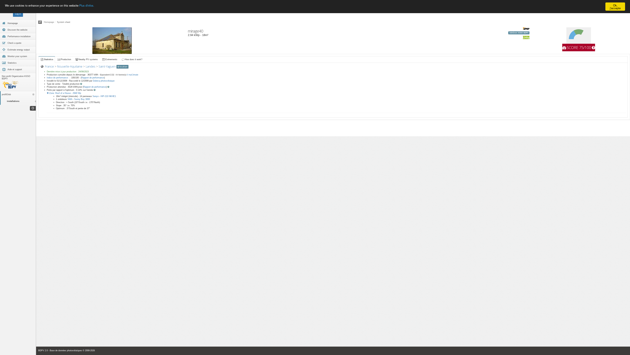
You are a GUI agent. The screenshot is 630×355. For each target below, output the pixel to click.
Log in (18, 14)
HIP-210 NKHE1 (108, 96)
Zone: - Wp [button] (65, 93)
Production (66, 59)
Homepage (49, 22)
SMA (70, 99)
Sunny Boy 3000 (82, 99)
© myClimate (132, 75)
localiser (123, 66)
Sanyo (96, 96)
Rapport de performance (92, 77)
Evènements (111, 59)
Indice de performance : (58, 77)
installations (13, 101)
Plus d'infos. (86, 5)
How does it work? (133, 59)
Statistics (48, 59)
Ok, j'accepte (615, 6)
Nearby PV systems (88, 59)
